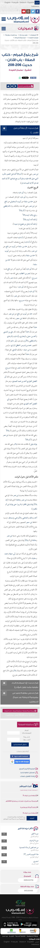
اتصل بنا (11, 936)
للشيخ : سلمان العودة (20, 70)
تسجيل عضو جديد (27, 772)
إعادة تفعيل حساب (27, 776)
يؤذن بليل (33, 444)
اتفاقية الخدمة (20, 936)
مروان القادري (35, 850)
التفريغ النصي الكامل (24, 86)
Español (31, 3)
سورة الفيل (35, 834)
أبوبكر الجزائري (34, 857)
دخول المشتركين (20, 744)
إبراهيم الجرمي (35, 836)
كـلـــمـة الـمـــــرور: (26, 738)
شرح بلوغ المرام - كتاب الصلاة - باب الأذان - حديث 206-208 (20, 60)
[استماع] (15, 86)
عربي (37, 3)
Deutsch (23, 3)
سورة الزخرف (34, 841)
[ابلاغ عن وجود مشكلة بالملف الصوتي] (8, 86)
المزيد (32, 818)
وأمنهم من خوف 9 (30, 791)
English (7, 3)
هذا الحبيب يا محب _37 (31, 854)
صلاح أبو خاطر (34, 843)
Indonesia (35, 6)
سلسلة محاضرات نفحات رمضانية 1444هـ (21, 797)
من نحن (5, 936)
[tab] (20, 130)
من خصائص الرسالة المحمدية (29, 848)
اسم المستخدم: (26, 731)
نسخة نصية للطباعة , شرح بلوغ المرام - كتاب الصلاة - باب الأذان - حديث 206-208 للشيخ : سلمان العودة (19, 711)
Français (15, 3)
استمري (36, 861)
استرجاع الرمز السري (27, 769)
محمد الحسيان (35, 864)
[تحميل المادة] (12, 86)
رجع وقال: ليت (25, 219)
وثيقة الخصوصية (32, 936)
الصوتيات (26, 28)
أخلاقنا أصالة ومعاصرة (28, 803)
